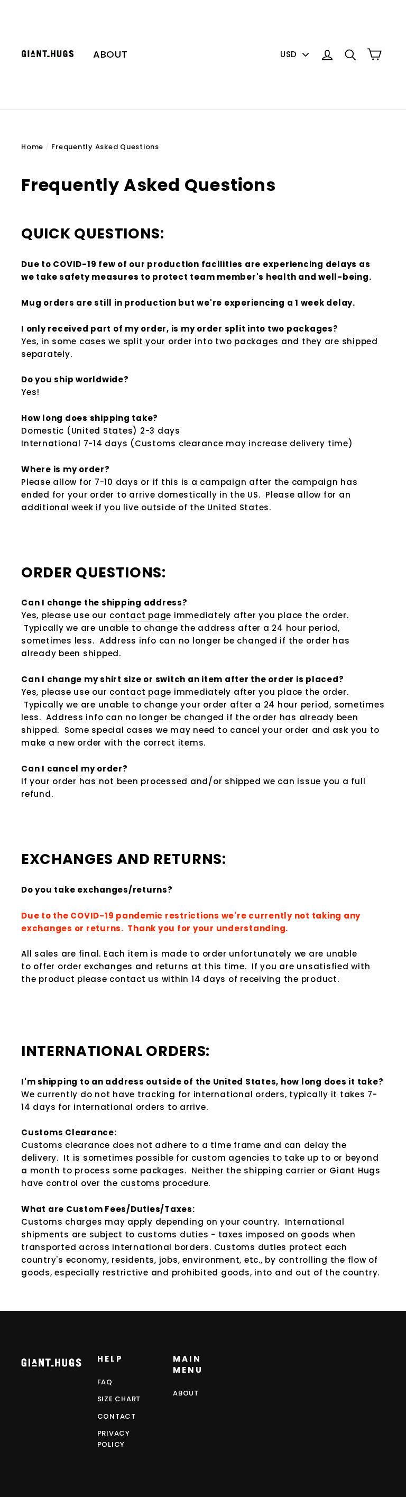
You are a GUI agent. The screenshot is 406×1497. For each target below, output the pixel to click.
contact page (140, 615)
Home (32, 147)
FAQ (105, 1382)
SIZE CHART (119, 1399)
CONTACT (116, 1416)
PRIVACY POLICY (113, 1438)
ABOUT (110, 54)
